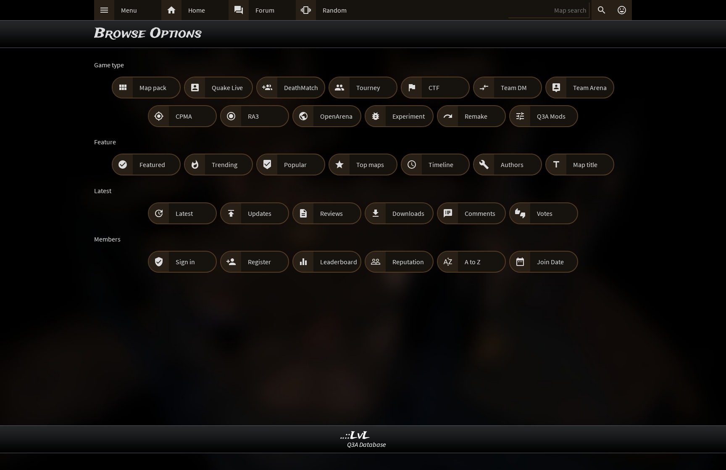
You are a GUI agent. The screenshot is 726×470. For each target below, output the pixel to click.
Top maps (370, 164)
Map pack (152, 87)
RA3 (253, 116)
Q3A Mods (551, 116)
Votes (544, 213)
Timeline (441, 164)
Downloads (408, 213)
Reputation (408, 262)
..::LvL (355, 435)
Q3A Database (366, 444)
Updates (259, 213)
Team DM (514, 87)
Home (196, 10)
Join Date (550, 262)
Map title (585, 164)
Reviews (331, 213)
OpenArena (336, 116)
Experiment (408, 116)
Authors (512, 164)
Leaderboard (338, 262)
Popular (295, 164)
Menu (129, 10)
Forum (264, 10)
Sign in (185, 262)
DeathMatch (301, 87)
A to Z (473, 262)
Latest (184, 213)
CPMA (184, 116)
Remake (476, 116)
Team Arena (590, 87)
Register (259, 262)
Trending (224, 164)
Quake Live (227, 87)
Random (335, 10)
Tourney (368, 87)
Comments (480, 213)
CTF (434, 87)
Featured (152, 164)
